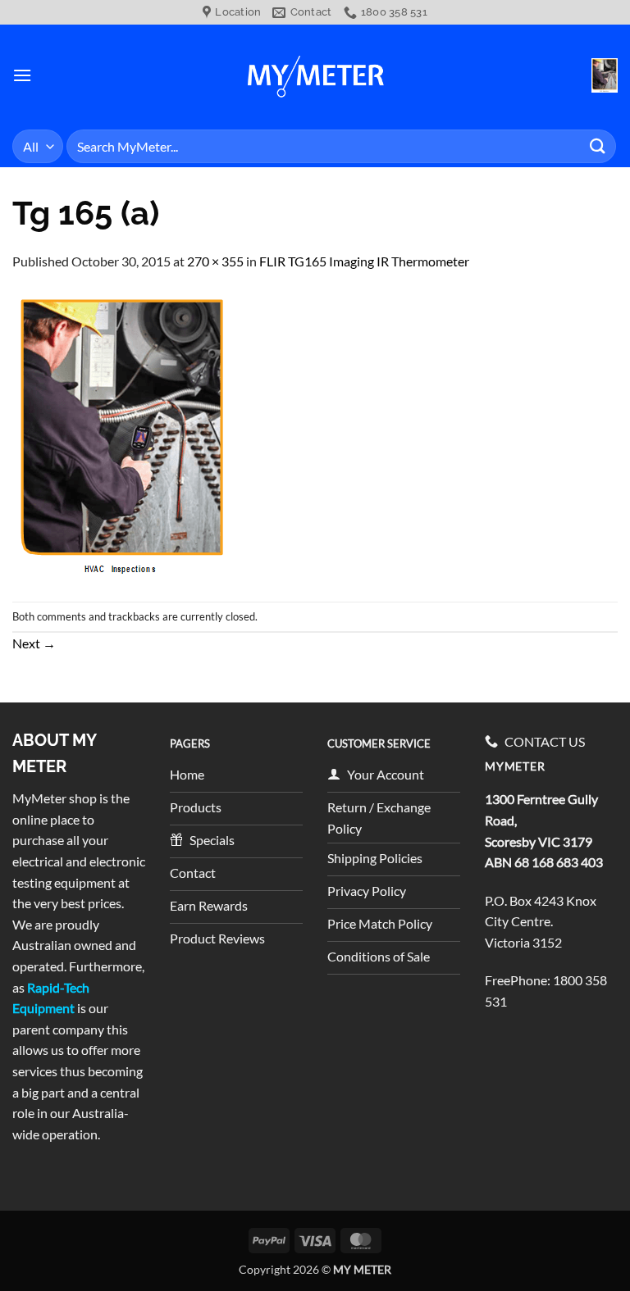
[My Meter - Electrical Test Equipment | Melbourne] (315, 75)
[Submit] (598, 146)
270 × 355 (215, 261)
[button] (22, 75)
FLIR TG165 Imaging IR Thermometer (364, 261)
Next (34, 643)
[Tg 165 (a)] (123, 435)
